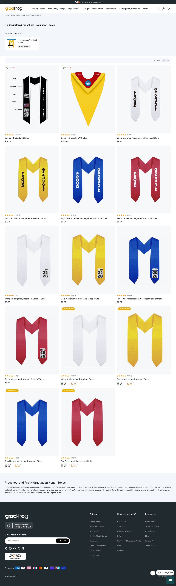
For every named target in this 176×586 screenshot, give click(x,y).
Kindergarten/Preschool (98, 546)
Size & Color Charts (152, 526)
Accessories (94, 555)
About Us (121, 526)
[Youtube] (14, 548)
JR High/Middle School (98, 536)
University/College (96, 526)
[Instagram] (10, 548)
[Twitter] (18, 548)
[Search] (158, 8)
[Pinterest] (23, 548)
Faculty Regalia (95, 521)
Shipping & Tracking (125, 531)
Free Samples (150, 521)
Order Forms (150, 531)
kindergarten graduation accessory (34, 490)
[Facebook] (6, 548)
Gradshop (13, 576)
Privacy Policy (150, 541)
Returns (120, 536)
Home (7, 15)
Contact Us (121, 521)
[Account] (163, 8)
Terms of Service (151, 546)
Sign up (62, 541)
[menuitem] (146, 8)
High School (94, 531)
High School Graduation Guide (129, 541)
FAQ (119, 546)
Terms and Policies (164, 576)
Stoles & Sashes (95, 551)
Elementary (93, 541)
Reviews (120, 551)
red (128, 490)
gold (144, 490)
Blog (147, 536)
